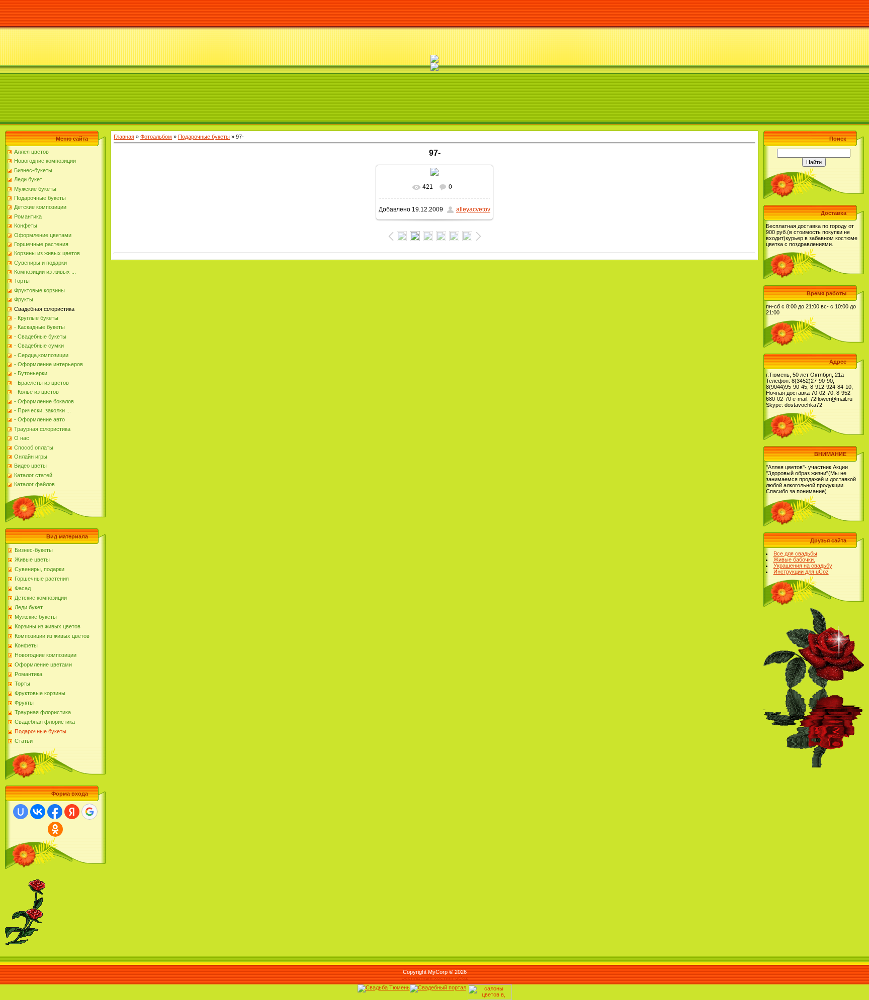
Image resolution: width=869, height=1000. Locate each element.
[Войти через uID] (20, 811)
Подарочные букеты (40, 731)
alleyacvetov (473, 209)
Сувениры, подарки (39, 569)
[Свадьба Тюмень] (384, 987)
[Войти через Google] (89, 812)
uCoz (461, 978)
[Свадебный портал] (438, 987)
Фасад (23, 588)
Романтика (28, 674)
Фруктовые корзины (40, 693)
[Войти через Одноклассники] (55, 829)
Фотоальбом (156, 137)
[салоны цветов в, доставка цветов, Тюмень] (490, 987)
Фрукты (24, 703)
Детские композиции (41, 598)
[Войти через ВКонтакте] (37, 811)
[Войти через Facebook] (54, 811)
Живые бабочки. (794, 560)
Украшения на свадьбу (802, 566)
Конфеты (26, 645)
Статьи (24, 741)
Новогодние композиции (45, 655)
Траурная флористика (43, 712)
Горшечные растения (42, 579)
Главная (124, 137)
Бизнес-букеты (34, 550)
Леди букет (29, 607)
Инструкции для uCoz (801, 572)
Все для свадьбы (795, 553)
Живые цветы (32, 560)
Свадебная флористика (45, 722)
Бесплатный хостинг (427, 978)
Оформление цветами (43, 664)
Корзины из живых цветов (47, 626)
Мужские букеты (36, 617)
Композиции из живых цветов (52, 636)
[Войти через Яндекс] (71, 811)
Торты (22, 684)
